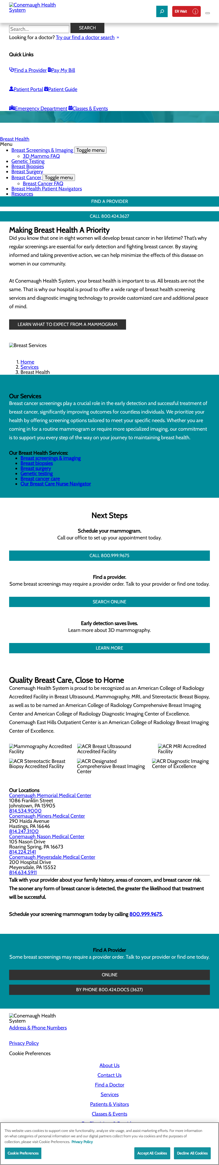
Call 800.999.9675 (109, 555)
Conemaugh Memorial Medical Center (50, 795)
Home (27, 362)
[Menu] (207, 13)
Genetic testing (37, 473)
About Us (109, 1065)
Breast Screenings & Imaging (57, 150)
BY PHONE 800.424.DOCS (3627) (109, 989)
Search (87, 28)
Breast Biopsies (27, 166)
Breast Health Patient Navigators (46, 189)
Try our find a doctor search (85, 37)
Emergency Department (41, 108)
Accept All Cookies (152, 1153)
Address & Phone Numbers (38, 1028)
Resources (22, 194)
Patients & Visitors (109, 1104)
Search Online (109, 601)
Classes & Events (90, 108)
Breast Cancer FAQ (43, 183)
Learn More (109, 648)
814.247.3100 (24, 831)
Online (109, 974)
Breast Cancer (42, 177)
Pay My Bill (63, 70)
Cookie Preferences (23, 1153)
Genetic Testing (27, 161)
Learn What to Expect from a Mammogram (67, 324)
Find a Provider (30, 70)
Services (29, 367)
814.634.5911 (23, 872)
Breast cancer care (40, 478)
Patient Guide (62, 89)
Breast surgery (36, 468)
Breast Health (14, 139)
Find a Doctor (109, 1084)
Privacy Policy (24, 1043)
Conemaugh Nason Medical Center (46, 836)
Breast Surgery (27, 171)
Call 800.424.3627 (109, 216)
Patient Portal (28, 89)
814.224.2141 (22, 852)
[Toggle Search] (162, 11)
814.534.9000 (25, 811)
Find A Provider (109, 201)
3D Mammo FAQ (41, 156)
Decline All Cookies (192, 1153)
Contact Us (109, 1075)
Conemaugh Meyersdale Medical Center (52, 857)
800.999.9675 (145, 914)
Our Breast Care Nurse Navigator (56, 484)
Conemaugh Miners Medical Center (47, 816)
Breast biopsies (37, 463)
